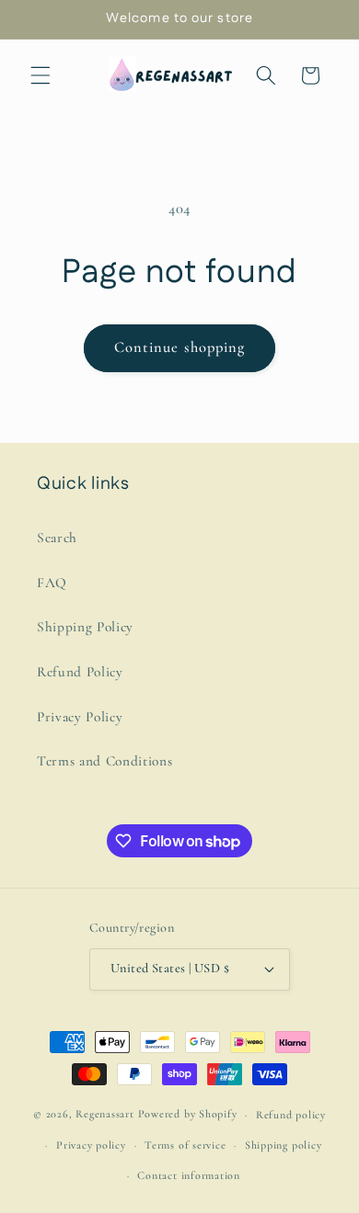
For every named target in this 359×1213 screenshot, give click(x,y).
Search (57, 537)
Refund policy (291, 1114)
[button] (40, 75)
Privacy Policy (79, 717)
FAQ (52, 582)
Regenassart (104, 1114)
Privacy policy (91, 1145)
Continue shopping (180, 347)
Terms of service (185, 1145)
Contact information (188, 1175)
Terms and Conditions (104, 761)
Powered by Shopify (187, 1114)
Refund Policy (80, 671)
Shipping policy (283, 1145)
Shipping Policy (85, 626)
